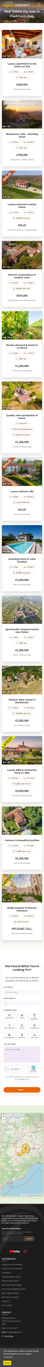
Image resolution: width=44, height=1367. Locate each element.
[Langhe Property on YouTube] (14, 1251)
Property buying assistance (11, 1277)
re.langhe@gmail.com (15, 1332)
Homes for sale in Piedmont (12, 1268)
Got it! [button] (7, 1363)
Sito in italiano (7, 1305)
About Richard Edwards (10, 1297)
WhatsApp (9, 1336)
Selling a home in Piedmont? (12, 1264)
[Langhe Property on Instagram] (25, 1251)
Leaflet (23, 1195)
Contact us (6, 1301)
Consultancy (6, 1272)
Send (20, 1090)
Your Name (8, 987)
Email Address (10, 998)
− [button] (4, 1119)
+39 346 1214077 (11, 1328)
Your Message (10, 1044)
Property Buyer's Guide (10, 1281)
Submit (29, 1239)
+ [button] (4, 1116)
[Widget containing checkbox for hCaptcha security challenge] (21, 1069)
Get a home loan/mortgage (12, 1285)
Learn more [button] (8, 1357)
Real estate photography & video (14, 1289)
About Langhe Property (10, 1293)
